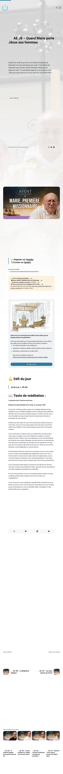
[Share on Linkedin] (53, 147)
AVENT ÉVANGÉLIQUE (14, 98)
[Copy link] (49, 531)
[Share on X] (48, 147)
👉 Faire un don (31, 364)
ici (31, 278)
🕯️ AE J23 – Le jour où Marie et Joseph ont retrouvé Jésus (24, 752)
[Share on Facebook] (50, 147)
